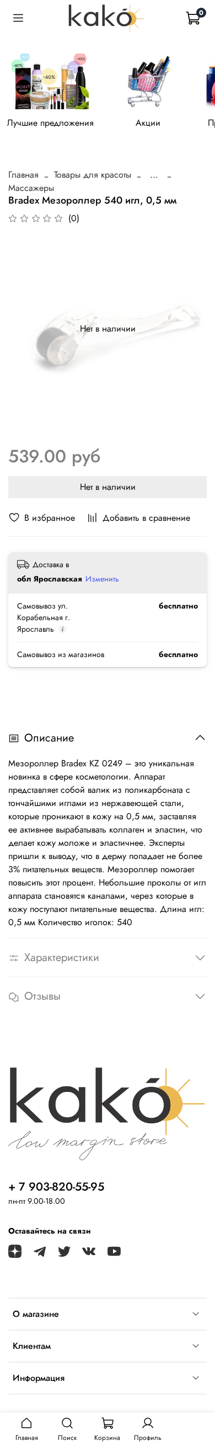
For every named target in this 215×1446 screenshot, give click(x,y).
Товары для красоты (92, 174)
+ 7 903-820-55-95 (56, 1186)
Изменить (102, 579)
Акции (148, 123)
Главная (23, 174)
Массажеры (31, 188)
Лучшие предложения (50, 123)
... (154, 175)
